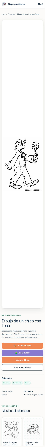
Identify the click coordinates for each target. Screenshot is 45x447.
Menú (40, 4)
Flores (27, 383)
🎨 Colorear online (22, 346)
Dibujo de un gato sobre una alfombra (10, 444)
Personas (11, 14)
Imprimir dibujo (22, 360)
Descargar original (22, 367)
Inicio (3, 14)
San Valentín (17, 383)
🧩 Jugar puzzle (22, 353)
